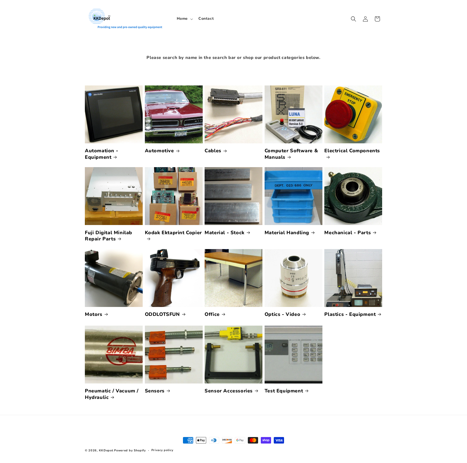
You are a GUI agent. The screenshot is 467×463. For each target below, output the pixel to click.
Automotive (159, 151)
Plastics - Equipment (350, 314)
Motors (93, 314)
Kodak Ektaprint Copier (173, 233)
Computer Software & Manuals (291, 154)
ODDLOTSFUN (162, 314)
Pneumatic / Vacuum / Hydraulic (112, 394)
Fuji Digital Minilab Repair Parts (108, 236)
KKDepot (106, 450)
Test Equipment (284, 391)
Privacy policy (162, 450)
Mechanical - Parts (347, 233)
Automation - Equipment (101, 154)
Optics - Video (282, 314)
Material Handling (287, 233)
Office (212, 314)
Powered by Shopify (130, 450)
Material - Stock (225, 233)
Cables (213, 151)
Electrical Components (352, 151)
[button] (184, 18)
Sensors (155, 391)
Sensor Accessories (229, 391)
